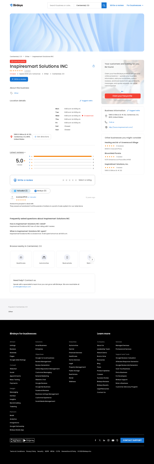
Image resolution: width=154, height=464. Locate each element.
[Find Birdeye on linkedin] (104, 440)
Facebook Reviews (42, 390)
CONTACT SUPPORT (132, 440)
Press (99, 367)
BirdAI (12, 415)
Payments (14, 383)
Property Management (77, 367)
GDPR (47, 451)
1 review (27, 70)
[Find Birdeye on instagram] (108, 440)
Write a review (117, 5)
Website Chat (40, 380)
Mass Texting (15, 380)
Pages (12, 356)
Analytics (13, 419)
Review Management (43, 362)
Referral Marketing (42, 376)
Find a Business (121, 372)
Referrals (13, 353)
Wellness (72, 381)
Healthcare (73, 356)
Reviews (13, 349)
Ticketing (13, 407)
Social (12, 372)
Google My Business (42, 387)
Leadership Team (103, 349)
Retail (71, 378)
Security (40, 451)
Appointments (15, 376)
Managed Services (122, 345)
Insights (13, 399)
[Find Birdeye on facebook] (95, 440)
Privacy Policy (31, 451)
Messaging (14, 392)
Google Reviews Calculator (126, 358)
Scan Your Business (123, 369)
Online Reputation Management (47, 369)
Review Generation (42, 365)
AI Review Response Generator (127, 362)
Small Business (41, 345)
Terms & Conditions (17, 451)
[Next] (92, 259)
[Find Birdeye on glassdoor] (117, 440)
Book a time (101, 356)
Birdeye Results (103, 385)
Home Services (74, 360)
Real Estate (73, 374)
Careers (100, 374)
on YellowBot (32, 197)
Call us (111, 122)
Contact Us (101, 392)
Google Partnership (17, 426)
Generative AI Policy (68, 451)
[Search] (104, 5)
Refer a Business (122, 383)
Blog (98, 363)
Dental (71, 349)
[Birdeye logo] (17, 5)
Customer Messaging (43, 372)
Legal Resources (103, 389)
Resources (101, 360)
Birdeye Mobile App (17, 430)
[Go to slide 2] (123, 91)
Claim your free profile (122, 96)
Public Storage (74, 371)
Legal (71, 363)
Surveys (13, 396)
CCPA (58, 451)
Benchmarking (15, 403)
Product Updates (103, 371)
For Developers (121, 376)
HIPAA (52, 451)
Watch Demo (102, 353)
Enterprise (39, 349)
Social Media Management (45, 401)
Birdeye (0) (41, 191)
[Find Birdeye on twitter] (100, 440)
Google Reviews (41, 383)
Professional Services (123, 349)
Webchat (13, 369)
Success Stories (103, 378)
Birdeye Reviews (103, 381)
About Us (100, 345)
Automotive (73, 345)
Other (27, 56)
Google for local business (44, 358)
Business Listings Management (47, 394)
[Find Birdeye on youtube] (113, 440)
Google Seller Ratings (18, 360)
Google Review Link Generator (127, 365)
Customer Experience (43, 398)
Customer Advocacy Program (127, 387)
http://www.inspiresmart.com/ (121, 127)
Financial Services (75, 353)
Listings (13, 345)
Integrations (14, 423)
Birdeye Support (122, 380)
